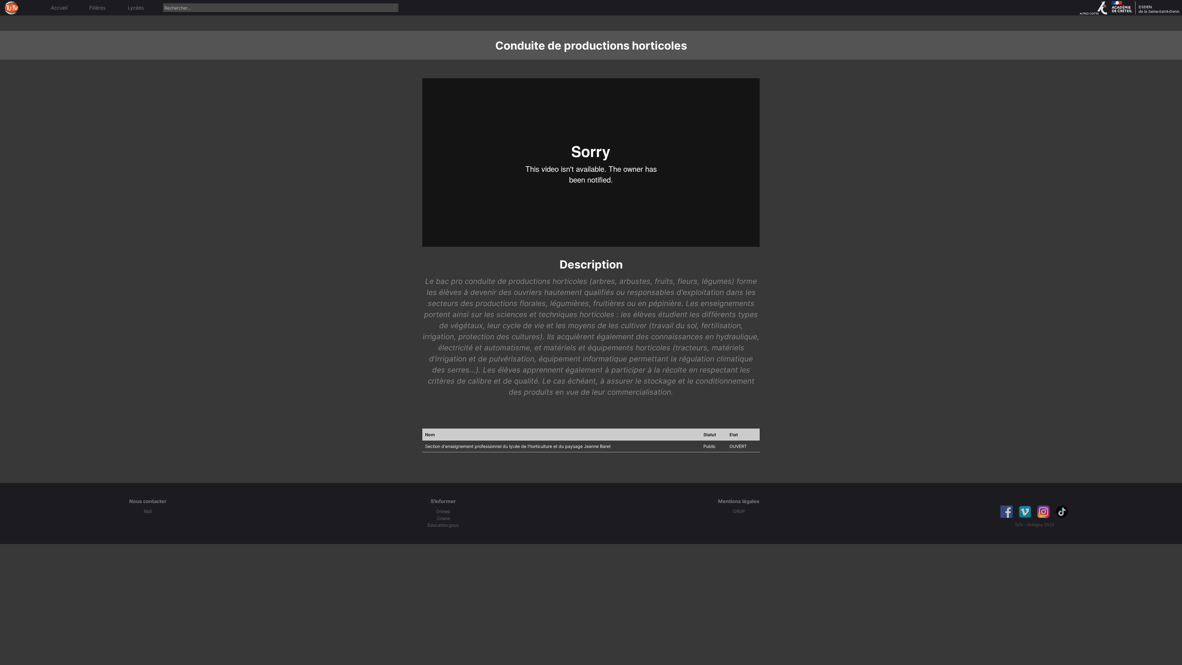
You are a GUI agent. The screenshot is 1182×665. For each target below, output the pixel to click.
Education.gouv (443, 525)
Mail (148, 511)
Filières (97, 8)
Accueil (59, 8)
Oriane (443, 518)
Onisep (443, 511)
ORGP (739, 511)
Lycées (136, 8)
